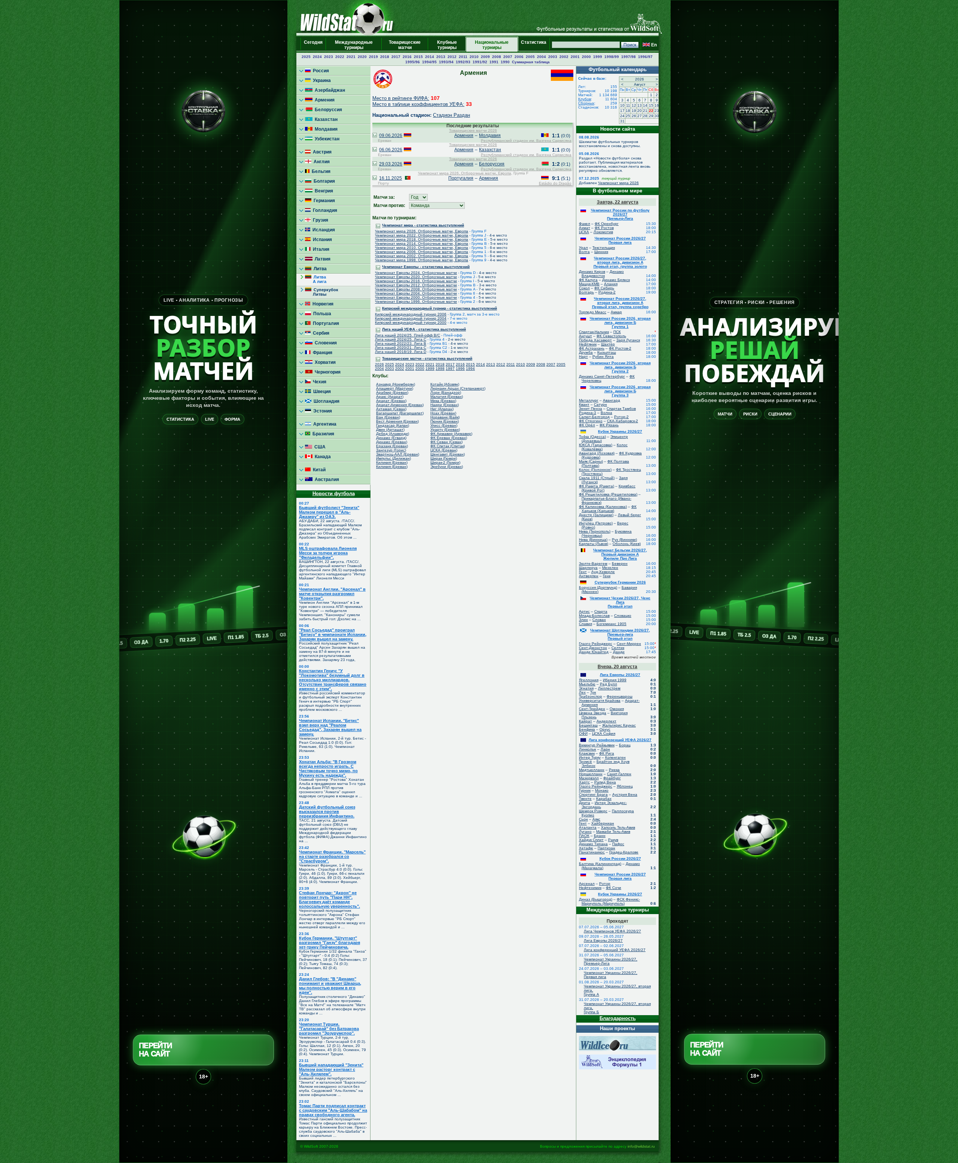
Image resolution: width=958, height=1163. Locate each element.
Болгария (323, 181)
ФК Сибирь (604, 288)
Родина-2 (607, 292)
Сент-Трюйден (592, 709)
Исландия (322, 229)
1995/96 (412, 62)
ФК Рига (606, 753)
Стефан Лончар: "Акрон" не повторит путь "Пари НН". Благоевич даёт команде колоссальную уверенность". (329, 899)
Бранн (599, 836)
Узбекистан (325, 138)
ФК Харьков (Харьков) (609, 509)
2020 (362, 57)
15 (651, 105)
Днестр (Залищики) (596, 515)
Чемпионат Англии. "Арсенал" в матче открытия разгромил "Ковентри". (332, 593)
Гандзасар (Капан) (392, 425)
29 (651, 116)
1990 (505, 62)
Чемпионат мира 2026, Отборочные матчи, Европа (464, 173)
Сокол (584, 288)
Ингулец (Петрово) (596, 523)
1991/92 (480, 62)
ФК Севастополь (611, 336)
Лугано (585, 831)
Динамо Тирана (593, 844)
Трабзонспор (590, 696)
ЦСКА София (603, 733)
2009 (485, 57)
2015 (418, 57)
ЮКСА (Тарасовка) (595, 445)
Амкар (616, 312)
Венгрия (322, 191)
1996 (460, 368)
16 (657, 105)
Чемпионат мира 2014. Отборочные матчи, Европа (421, 243)
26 (634, 116)
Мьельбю (587, 684)
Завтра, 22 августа (617, 202)
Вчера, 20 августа (617, 666)
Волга (584, 252)
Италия (320, 249)
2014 (429, 57)
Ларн (605, 749)
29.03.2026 (390, 164)
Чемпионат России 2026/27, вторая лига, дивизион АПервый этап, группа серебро (620, 302)
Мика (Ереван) (443, 401)
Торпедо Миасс (592, 312)
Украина (321, 80)
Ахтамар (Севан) (391, 409)
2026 (379, 364)
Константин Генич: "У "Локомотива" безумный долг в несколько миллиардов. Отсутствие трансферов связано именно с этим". (332, 680)
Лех (582, 692)
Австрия (321, 152)
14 (645, 105)
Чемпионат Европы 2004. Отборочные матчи (416, 293)
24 (622, 116)
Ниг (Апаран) (442, 409)
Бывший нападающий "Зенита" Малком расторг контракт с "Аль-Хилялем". (331, 1069)
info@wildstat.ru (641, 1146)
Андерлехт (606, 721)
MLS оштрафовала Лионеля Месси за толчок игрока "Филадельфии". (328, 553)
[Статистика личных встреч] (374, 135)
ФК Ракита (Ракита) (596, 486)
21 (645, 111)
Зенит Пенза (590, 409)
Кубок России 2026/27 (620, 858)
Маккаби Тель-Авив (613, 831)
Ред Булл (608, 684)
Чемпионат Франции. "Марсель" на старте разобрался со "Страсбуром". (332, 856)
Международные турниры (354, 45)
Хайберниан (602, 823)
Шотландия (325, 401)
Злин (583, 620)
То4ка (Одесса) (592, 437)
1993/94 (446, 62)
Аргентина (323, 424)
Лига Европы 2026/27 (620, 675)
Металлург (588, 400)
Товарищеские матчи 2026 (473, 130)
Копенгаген (615, 757)
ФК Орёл (587, 425)
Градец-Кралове (623, 852)
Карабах (603, 799)
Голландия (324, 210)
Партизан (606, 848)
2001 (575, 57)
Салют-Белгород (594, 417)
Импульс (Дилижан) (393, 458)
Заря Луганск (628, 340)
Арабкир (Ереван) (392, 392)
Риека (614, 770)
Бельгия (319, 171)
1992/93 (463, 62)
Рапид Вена (605, 782)
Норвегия (321, 304)
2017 (395, 57)
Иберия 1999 (614, 680)
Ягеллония (588, 680)
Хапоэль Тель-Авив (618, 827)
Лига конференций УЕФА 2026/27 (620, 740)
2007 (507, 57)
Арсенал (587, 884)
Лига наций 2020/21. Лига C (400, 347)
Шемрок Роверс (593, 811)
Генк (606, 576)
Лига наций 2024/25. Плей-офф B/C (407, 335)
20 (639, 111)
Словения (324, 342)
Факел (584, 224)
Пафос (618, 844)
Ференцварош (619, 696)
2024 (317, 57)
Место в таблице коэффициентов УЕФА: (418, 104)
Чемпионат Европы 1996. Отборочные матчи (416, 301)
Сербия (320, 333)
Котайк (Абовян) (444, 384)
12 (634, 105)
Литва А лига (315, 279)
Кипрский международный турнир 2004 (410, 318)
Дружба (586, 352)
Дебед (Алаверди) (392, 434)
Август (640, 84)
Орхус (604, 729)
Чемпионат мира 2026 (618, 183)
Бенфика (587, 729)
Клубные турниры (447, 45)
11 (628, 105)
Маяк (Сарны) (591, 461)
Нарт (583, 356)
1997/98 (628, 57)
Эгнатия (586, 688)
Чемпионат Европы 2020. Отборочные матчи (416, 277)
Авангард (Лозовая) (596, 453)
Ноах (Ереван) (443, 413)
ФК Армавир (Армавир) (451, 434)
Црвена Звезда (592, 713)
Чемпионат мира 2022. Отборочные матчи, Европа (421, 235)
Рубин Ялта (603, 356)
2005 (530, 57)
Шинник (601, 252)
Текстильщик (603, 248)
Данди (619, 652)
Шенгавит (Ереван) (447, 454)
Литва (319, 268)
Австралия (325, 479)
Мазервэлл (589, 778)
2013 (440, 57)
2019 (373, 57)
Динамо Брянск (616, 280)
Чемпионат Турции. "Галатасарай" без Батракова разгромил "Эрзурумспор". (329, 1028)
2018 (384, 57)
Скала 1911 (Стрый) (596, 478)
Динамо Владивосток (603, 274)
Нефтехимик (590, 888)
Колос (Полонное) (595, 470)
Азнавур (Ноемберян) (395, 384)
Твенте (585, 799)
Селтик (617, 648)
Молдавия (325, 129)
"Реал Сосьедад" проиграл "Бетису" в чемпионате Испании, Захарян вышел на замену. (332, 634)
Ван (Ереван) (388, 417)
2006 (519, 57)
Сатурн (600, 404)
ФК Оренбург (607, 224)
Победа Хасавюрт (595, 340)
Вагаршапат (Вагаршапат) (400, 413)
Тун (593, 692)
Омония (617, 709)
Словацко (622, 616)
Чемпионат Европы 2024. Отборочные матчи (416, 273)
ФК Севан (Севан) (446, 442)
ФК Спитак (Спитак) (447, 446)
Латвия (321, 259)
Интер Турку (590, 757)
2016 (407, 57)
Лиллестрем (609, 688)
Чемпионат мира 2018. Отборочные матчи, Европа (421, 239)
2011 (463, 57)
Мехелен (610, 568)
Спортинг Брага (593, 794)
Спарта (600, 611)
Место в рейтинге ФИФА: (400, 98)
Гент (583, 572)
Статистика (533, 45)
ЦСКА (584, 232)
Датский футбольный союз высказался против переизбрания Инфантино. (327, 811)
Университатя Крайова (599, 700)
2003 (552, 57)
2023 (328, 57)
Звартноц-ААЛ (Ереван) (397, 454)
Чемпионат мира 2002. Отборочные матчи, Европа (421, 256)
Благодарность (617, 1018)
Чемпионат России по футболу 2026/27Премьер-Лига (620, 214)
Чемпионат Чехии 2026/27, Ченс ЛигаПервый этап (620, 602)
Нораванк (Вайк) (445, 417)
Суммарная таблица (531, 62)
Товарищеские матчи (405, 45)
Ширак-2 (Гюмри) (445, 462)
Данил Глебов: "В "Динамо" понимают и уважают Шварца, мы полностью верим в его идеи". (330, 986)
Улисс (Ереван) (443, 425)
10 (622, 105)
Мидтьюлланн (591, 770)
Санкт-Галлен (619, 774)
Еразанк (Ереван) (392, 446)
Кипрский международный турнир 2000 (410, 322)
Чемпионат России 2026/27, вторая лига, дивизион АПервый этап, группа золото (620, 262)
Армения (323, 100)
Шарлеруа (588, 568)
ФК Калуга (588, 280)
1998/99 (611, 57)
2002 (563, 57)
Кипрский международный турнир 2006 (410, 314)
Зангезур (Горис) (391, 450)
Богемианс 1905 (611, 624)
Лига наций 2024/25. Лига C (400, 339)
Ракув (613, 840)
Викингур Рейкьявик (596, 745)
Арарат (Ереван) (391, 401)
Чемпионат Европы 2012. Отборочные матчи (416, 285)
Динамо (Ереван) (391, 442)
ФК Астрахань (591, 348)
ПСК (617, 332)
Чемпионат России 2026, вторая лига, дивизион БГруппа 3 (620, 391)
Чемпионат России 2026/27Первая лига (620, 240)
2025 (306, 57)
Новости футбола (333, 493)
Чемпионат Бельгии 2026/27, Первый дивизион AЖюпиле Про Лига (620, 554)
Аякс (596, 819)
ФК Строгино (590, 421)
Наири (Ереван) (444, 405)
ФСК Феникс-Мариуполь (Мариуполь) (611, 901)
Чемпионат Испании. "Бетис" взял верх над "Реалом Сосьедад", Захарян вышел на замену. (330, 727)
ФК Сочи (613, 888)
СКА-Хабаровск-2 (622, 421)
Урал (583, 248)
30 (657, 116)
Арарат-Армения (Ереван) (400, 405)
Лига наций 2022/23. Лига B (400, 343)
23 (657, 111)
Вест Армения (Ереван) (397, 421)
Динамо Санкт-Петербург (602, 376)
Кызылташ (606, 352)
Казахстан (325, 119)
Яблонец (625, 786)
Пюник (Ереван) (444, 421)
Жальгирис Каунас (619, 725)
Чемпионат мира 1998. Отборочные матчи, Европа (421, 260)
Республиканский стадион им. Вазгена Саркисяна (526, 140)
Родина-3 (587, 413)
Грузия (319, 220)
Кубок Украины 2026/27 (620, 431)
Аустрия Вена (624, 794)
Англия (320, 161)
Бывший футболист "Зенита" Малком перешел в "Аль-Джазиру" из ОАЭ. (329, 512)
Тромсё (585, 761)
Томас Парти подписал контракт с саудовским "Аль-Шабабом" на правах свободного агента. (333, 1110)
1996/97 (645, 57)
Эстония (321, 411)
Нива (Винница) (593, 540)
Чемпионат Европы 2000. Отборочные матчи (416, 297)
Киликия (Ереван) (392, 462)
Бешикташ (588, 725)
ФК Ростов (604, 228)
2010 (474, 57)
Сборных (586, 103)
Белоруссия (327, 109)
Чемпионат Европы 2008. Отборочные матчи (416, 289)
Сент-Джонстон (593, 648)
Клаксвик (587, 753)
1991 (493, 62)
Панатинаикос (592, 852)
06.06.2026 (390, 149)
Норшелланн (590, 774)
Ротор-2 (621, 417)
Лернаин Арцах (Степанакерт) (457, 388)
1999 (597, 57)
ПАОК (584, 836)
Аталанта (588, 827)
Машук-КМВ (589, 284)
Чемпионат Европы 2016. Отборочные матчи (416, 281)
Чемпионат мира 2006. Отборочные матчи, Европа (421, 252)
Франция (321, 352)
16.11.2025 (390, 178)
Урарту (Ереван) (445, 429)
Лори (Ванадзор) (445, 392)
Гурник (585, 790)
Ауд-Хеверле (603, 572)
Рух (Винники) (624, 540)
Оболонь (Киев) (627, 544)
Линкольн (587, 749)
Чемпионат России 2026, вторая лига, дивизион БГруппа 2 (620, 367)
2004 (541, 57)
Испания (321, 239)
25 (628, 116)
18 (628, 111)
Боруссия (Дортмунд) (598, 587)
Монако (601, 790)
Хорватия (324, 362)
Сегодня (313, 45)
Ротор (604, 884)
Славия (585, 624)
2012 (452, 57)
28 (645, 116)
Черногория (326, 372)
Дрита (584, 803)
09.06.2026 (390, 135)
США (319, 447)
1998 (440, 368)
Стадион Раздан (451, 115)
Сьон (583, 819)
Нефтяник (588, 344)
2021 (351, 57)
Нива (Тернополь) (594, 531)
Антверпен (588, 576)
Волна (606, 413)
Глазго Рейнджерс (595, 644)
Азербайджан (328, 90)
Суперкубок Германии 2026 (620, 582)
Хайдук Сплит (591, 840)
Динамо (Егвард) (391, 438)
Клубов (584, 99)
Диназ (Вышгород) (595, 899)
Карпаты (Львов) (593, 544)
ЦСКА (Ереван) (443, 450)
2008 (496, 57)
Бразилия (322, 433)
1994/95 (429, 62)
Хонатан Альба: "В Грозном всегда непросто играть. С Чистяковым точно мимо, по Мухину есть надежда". (328, 768)
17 (622, 111)
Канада (321, 456)
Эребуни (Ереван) (446, 467)
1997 (450, 368)
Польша (321, 313)
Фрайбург (612, 778)
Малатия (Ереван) (446, 397)
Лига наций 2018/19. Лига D (400, 352)
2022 (339, 57)
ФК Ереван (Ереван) (448, 438)
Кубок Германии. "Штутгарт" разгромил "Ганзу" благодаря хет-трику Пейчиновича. (329, 942)
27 (639, 116)
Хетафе (586, 848)
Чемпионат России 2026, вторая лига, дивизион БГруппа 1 (620, 322)
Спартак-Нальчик (594, 332)
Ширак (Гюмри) (443, 458)
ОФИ (583, 733)
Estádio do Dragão (555, 183)
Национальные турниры (492, 45)
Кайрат (585, 721)
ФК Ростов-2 (620, 348)
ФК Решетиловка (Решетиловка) (608, 494)
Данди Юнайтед (593, 652)
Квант (584, 404)
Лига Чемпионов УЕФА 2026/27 (612, 931)
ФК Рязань (609, 425)
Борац (625, 745)
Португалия (325, 323)
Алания (610, 284)
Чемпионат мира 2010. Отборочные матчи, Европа (421, 248)
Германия (323, 200)
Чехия (318, 381)
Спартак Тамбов (621, 409)
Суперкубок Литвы (321, 291)
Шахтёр (608, 344)
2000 (586, 57)
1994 (470, 368)
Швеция (321, 391)
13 (639, 105)
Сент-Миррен (629, 644)
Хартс (584, 782)
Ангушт (585, 336)
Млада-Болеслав (594, 616)
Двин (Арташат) (390, 429)
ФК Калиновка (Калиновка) (603, 507)
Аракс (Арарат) (389, 397)
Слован (599, 620)
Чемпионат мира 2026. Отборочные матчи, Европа (421, 231)
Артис (584, 611)
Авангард (611, 400)
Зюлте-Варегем (593, 563)
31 (622, 121)
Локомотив (603, 232)
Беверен (620, 563)
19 (634, 111)
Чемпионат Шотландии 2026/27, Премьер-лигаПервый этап (620, 634)
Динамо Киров (592, 272)
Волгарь (586, 292)
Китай (318, 469)
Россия (320, 70)
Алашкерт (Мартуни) (394, 388)
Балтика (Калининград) (600, 864)
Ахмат (584, 228)
